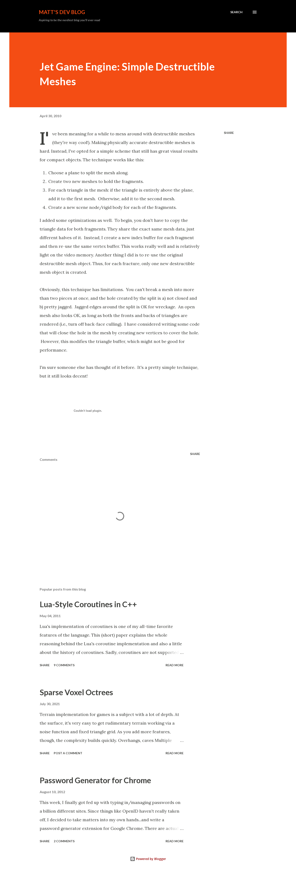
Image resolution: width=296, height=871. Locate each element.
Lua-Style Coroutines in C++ (88, 604)
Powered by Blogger (150, 859)
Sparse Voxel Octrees (76, 692)
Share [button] (229, 132)
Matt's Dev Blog (62, 12)
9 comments (64, 665)
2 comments (64, 841)
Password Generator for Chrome (95, 780)
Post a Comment (68, 753)
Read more (175, 665)
